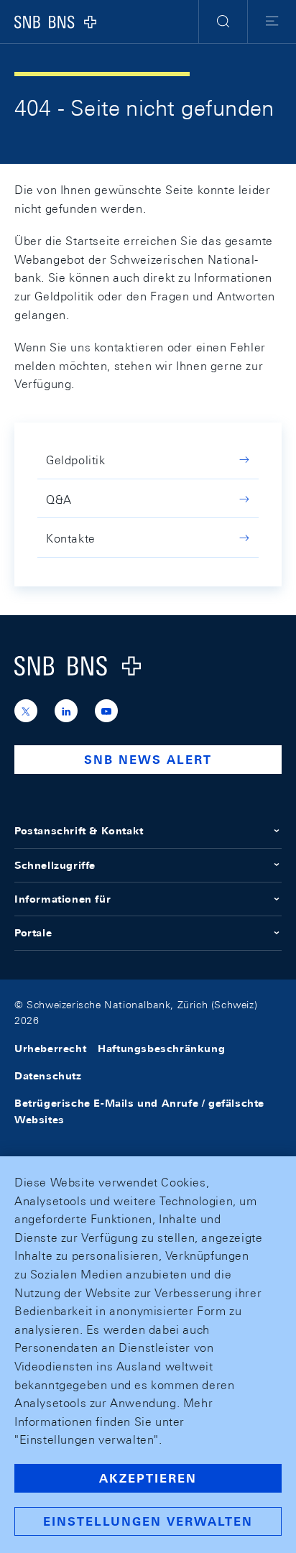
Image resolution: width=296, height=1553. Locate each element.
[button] (223, 21)
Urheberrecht (50, 1048)
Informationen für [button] (62, 899)
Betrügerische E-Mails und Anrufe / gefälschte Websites (139, 1111)
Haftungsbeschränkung (161, 1048)
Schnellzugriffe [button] (55, 865)
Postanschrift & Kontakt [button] (79, 830)
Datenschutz (48, 1075)
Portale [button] (33, 932)
